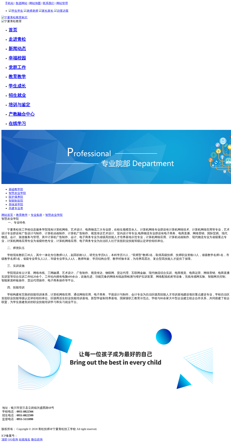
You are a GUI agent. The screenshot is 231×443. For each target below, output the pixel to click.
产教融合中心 (22, 114)
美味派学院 (16, 204)
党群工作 (17, 67)
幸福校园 (17, 58)
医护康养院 (16, 196)
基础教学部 (16, 189)
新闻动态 (17, 48)
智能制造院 (16, 200)
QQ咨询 (13, 439)
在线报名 (24, 439)
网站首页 (7, 214)
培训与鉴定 (19, 104)
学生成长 (17, 86)
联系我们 (48, 3)
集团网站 (21, 3)
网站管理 (62, 3)
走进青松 (17, 39)
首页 (13, 29)
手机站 (9, 3)
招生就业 (17, 95)
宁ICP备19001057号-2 (31, 435)
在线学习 (17, 123)
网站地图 (35, 3)
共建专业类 (16, 208)
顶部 (4, 439)
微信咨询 (37, 439)
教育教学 (17, 76)
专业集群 (36, 214)
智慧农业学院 (17, 193)
